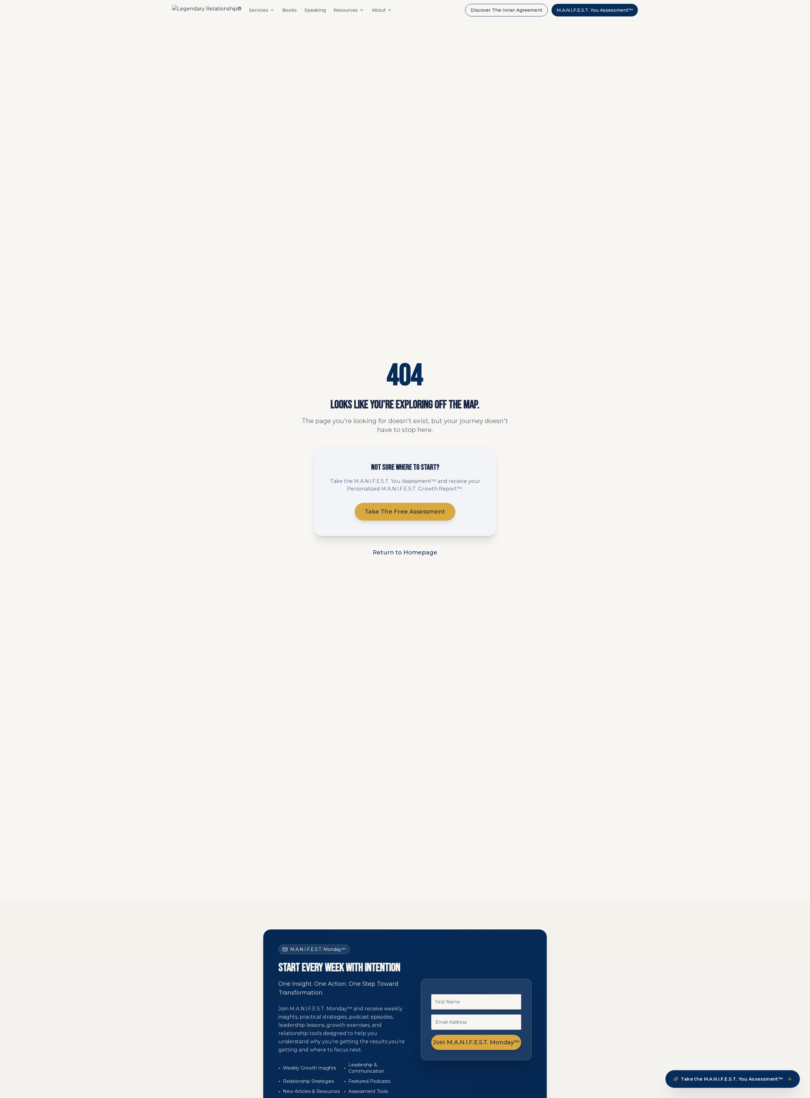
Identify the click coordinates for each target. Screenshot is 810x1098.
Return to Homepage (405, 552)
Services (258, 10)
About (379, 10)
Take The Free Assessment (405, 511)
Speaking (315, 10)
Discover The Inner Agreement (506, 10)
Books (289, 10)
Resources (345, 10)
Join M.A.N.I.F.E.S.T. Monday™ (476, 1042)
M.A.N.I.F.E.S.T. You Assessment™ (595, 10)
